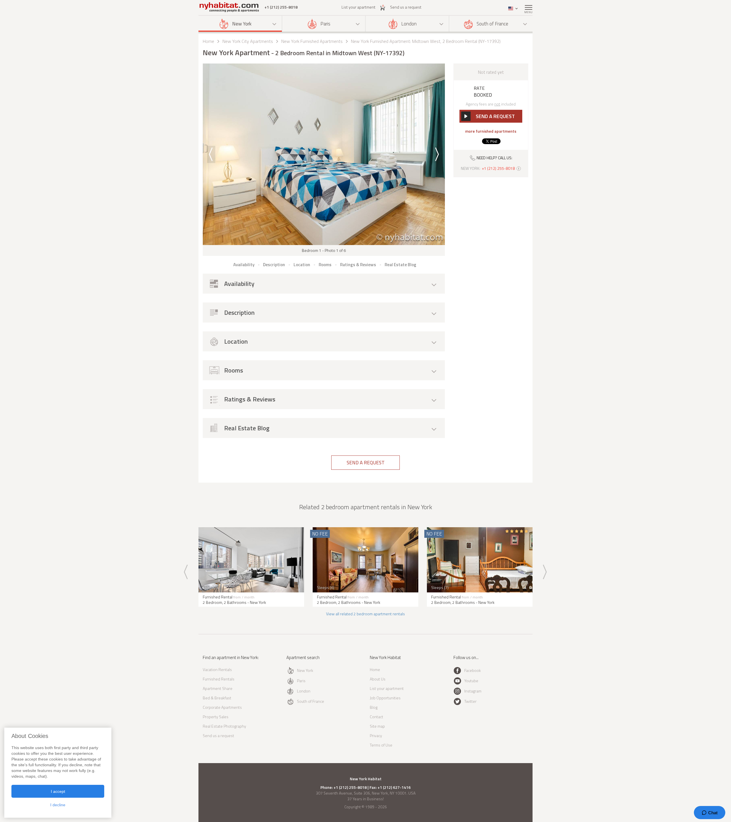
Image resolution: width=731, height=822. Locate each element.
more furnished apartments (490, 131)
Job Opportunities (385, 698)
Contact (376, 717)
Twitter (470, 701)
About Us (377, 679)
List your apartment (358, 7)
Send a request (366, 462)
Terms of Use (381, 745)
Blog (373, 707)
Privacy (376, 736)
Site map (377, 726)
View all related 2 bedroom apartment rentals (365, 614)
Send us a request (405, 7)
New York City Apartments (247, 41)
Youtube (471, 681)
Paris (325, 23)
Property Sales (215, 717)
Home (208, 41)
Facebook (472, 670)
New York (242, 23)
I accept (58, 791)
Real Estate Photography (224, 726)
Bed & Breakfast (217, 698)
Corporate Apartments (222, 707)
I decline (57, 805)
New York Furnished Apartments (312, 41)
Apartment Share (217, 688)
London (409, 23)
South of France (492, 23)
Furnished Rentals (218, 679)
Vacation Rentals (217, 669)
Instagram (472, 691)
